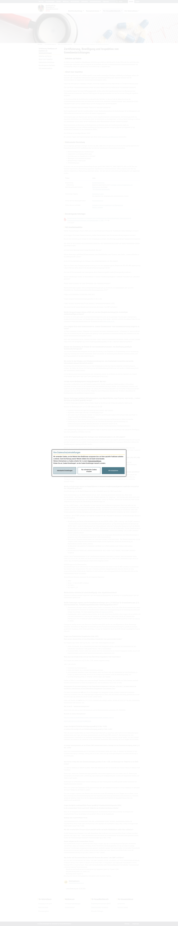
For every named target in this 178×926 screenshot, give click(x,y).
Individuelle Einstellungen (64, 470)
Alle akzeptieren (113, 470)
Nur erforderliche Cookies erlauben (89, 470)
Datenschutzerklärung (94, 461)
